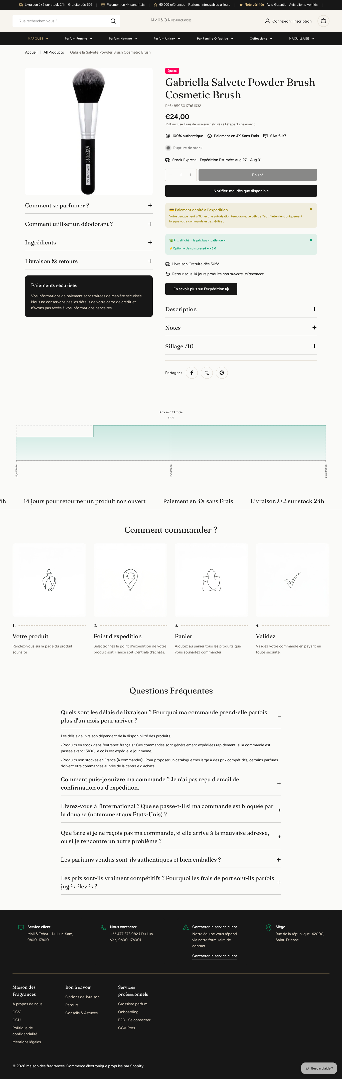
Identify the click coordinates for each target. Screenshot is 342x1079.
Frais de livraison (196, 124)
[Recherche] (113, 21)
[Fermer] (311, 209)
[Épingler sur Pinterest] (222, 373)
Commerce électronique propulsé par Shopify (104, 1066)
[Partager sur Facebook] (192, 373)
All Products (54, 52)
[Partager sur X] (207, 373)
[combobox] (66, 21)
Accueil (31, 52)
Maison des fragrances (45, 1066)
